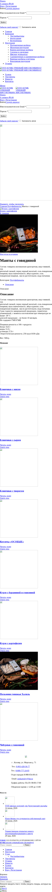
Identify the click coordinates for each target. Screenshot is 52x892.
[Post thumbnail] (10, 803)
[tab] (28, 284)
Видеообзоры (16, 41)
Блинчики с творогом (12, 491)
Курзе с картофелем (8, 211)
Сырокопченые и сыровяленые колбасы (27, 57)
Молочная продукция (19, 47)
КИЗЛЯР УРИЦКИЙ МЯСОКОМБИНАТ (17, 843)
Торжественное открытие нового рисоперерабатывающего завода (19, 832)
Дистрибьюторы (17, 36)
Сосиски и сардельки (19, 52)
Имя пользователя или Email (13, 13)
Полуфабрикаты (14, 206)
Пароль (4, 18)
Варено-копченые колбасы (21, 50)
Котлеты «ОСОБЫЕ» (12, 541)
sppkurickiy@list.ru (25, 779)
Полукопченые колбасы (20, 45)
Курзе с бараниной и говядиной (17, 592)
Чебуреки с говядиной (12, 745)
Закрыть (3, 877)
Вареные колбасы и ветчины (22, 59)
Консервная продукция (20, 61)
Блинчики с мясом (10, 389)
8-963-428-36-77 (23, 766)
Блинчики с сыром (10, 440)
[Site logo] (21, 68)
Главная (3, 206)
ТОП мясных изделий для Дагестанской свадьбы (26, 806)
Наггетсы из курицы (9, 254)
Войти (3, 22)
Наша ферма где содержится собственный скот (25, 818)
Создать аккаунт (13, 8)
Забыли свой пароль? (9, 27)
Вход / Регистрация (13, 870)
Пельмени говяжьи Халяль (15, 694)
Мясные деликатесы (19, 54)
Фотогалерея (15, 38)
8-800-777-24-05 (22, 771)
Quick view (4, 396)
